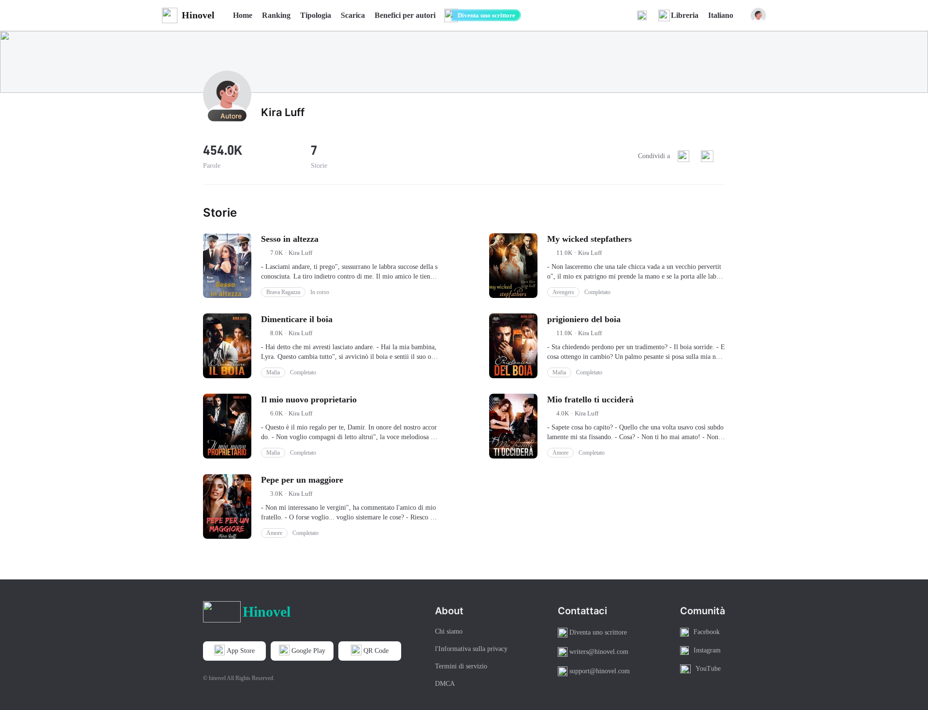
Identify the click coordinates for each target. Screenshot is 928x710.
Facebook (707, 632)
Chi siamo (449, 631)
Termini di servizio (461, 666)
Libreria (684, 15)
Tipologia (315, 15)
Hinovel (198, 15)
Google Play (308, 650)
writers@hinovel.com (598, 651)
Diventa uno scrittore (486, 15)
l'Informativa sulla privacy (471, 648)
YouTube (708, 668)
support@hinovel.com (599, 671)
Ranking (276, 15)
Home (242, 15)
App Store (241, 650)
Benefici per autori (405, 15)
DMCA (445, 683)
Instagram (707, 650)
